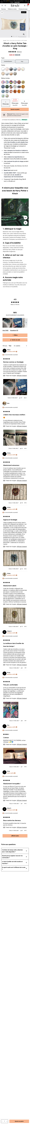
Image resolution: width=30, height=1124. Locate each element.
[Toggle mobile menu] (2, 5)
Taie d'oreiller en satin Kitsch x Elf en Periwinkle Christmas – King (7, 96)
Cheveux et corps (23, 9)
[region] (15, 1)
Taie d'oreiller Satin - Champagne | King (11, 73)
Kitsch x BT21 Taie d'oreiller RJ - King (11, 91)
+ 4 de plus (23, 393)
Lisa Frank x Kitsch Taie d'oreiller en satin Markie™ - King (7, 82)
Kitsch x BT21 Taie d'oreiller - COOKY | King (19, 86)
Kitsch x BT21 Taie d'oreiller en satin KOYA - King (3, 91)
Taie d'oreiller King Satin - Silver (7, 73)
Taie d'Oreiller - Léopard (3, 73)
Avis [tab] (5, 331)
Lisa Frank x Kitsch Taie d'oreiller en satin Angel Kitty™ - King (3, 82)
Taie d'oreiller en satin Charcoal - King (11, 69)
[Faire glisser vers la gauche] (2, 2)
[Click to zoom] (24, 34)
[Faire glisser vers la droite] (28, 2)
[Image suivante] (26, 323)
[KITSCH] (15, 5)
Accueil (4, 40)
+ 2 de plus (23, 443)
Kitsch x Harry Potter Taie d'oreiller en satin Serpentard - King (7, 86)
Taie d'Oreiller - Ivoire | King (3, 69)
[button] (2, 12)
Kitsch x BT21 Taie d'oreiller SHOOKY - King (15, 91)
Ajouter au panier (19, 1121)
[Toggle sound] (25, 218)
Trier (10, 346)
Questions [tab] (14, 331)
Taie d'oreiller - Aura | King (23, 69)
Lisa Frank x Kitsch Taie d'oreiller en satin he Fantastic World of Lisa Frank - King (15, 82)
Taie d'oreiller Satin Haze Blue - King (15, 69)
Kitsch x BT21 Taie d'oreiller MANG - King (7, 91)
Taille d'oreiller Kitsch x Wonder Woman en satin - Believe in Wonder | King (11, 86)
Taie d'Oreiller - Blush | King (19, 69)
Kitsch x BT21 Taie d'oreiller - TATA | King (19, 91)
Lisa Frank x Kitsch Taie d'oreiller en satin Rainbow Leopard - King (11, 82)
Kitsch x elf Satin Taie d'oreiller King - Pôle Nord (3, 96)
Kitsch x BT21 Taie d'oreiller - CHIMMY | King (23, 86)
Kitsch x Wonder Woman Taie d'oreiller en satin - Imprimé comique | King (15, 86)
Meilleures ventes (12, 9)
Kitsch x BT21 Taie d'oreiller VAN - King (23, 91)
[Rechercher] (5, 5)
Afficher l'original (22, 375)
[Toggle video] (25, 223)
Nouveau (3, 9)
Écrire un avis (18, 340)
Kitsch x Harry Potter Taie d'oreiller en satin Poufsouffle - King (23, 82)
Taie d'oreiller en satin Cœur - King (15, 73)
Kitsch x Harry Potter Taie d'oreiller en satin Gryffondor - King (19, 82)
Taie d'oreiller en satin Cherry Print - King (7, 69)
